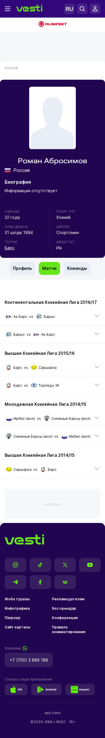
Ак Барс (20, 316)
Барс (10, 247)
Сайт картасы (17, 627)
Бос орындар (64, 608)
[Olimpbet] (52, 24)
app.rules (52, 712)
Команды (77, 268)
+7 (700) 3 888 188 (29, 659)
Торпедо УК (49, 385)
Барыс (49, 316)
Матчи (49, 268)
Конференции (65, 618)
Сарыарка (47, 367)
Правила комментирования (68, 629)
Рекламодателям (68, 599)
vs (34, 316)
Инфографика (17, 608)
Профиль (22, 268)
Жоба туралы (17, 599)
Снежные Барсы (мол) (70, 418)
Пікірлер (12, 618)
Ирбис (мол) (24, 418)
